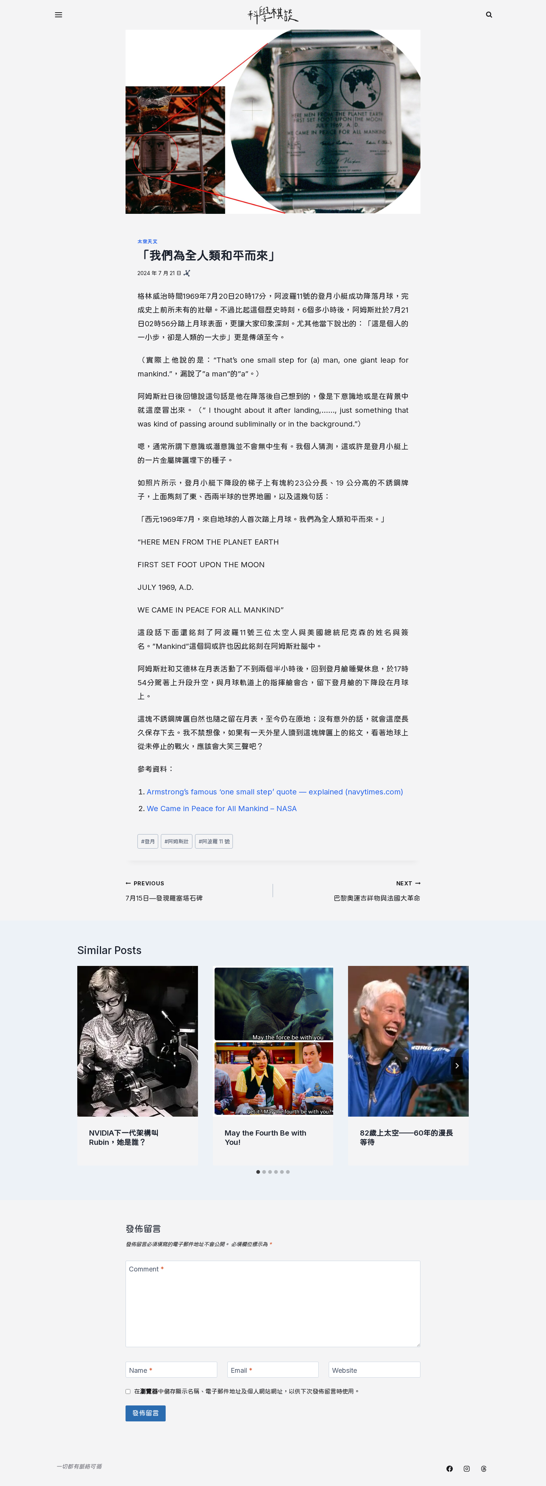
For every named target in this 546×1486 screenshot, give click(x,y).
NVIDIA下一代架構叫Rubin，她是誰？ (124, 1138)
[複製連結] (186, 273)
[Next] (457, 1066)
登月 (148, 841)
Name (141, 1370)
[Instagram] (466, 1468)
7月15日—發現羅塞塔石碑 (164, 891)
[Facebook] (449, 1468)
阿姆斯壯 (177, 841)
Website (344, 1370)
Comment (146, 1269)
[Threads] (483, 1468)
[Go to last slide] (89, 1066)
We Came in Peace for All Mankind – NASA (222, 808)
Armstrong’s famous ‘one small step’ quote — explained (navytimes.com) (275, 791)
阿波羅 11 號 (214, 841)
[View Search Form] (489, 15)
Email (242, 1370)
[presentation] (137, 1041)
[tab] (258, 1172)
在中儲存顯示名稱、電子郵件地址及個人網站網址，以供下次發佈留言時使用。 (247, 1391)
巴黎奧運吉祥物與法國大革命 (377, 891)
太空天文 (147, 241)
